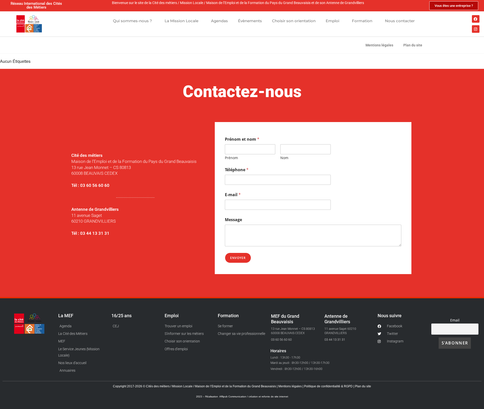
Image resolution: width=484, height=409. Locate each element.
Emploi (332, 20)
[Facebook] (475, 19)
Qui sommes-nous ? (132, 20)
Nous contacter (400, 20)
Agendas (219, 20)
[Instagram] (475, 29)
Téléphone (237, 169)
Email (455, 320)
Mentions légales (379, 45)
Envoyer (238, 258)
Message (233, 219)
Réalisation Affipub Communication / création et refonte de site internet (246, 396)
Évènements (250, 20)
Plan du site (412, 45)
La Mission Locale (181, 20)
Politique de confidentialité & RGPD (328, 386)
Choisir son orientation (294, 20)
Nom (284, 158)
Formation (362, 20)
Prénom (231, 158)
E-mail (233, 194)
